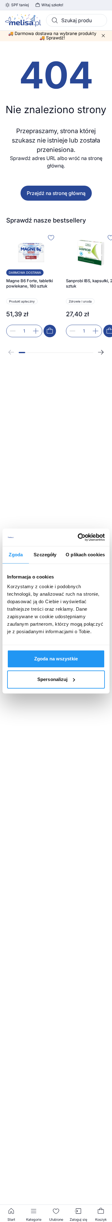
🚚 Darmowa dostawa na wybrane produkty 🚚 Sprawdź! (52, 35)
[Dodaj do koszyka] (50, 331)
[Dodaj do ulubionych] (51, 238)
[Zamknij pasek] (103, 35)
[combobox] (76, 20)
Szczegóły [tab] (45, 554)
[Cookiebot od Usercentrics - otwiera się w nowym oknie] (79, 537)
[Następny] (101, 352)
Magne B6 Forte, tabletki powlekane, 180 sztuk (29, 283)
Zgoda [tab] (16, 554)
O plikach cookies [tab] (85, 554)
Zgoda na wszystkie (56, 658)
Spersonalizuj (52, 679)
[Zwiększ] (36, 331)
